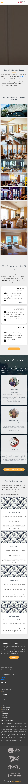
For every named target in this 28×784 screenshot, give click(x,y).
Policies (13, 781)
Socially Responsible (6, 689)
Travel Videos (5, 717)
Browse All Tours (14, 349)
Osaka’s (21, 76)
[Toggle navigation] (2, 2)
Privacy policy (18, 781)
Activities (4, 705)
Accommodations (6, 707)
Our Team (4, 687)
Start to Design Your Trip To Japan (14, 469)
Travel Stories (5, 713)
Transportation (5, 709)
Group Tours (5, 698)
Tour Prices (4, 715)
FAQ (3, 691)
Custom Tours (5, 696)
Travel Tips (4, 711)
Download (14, 657)
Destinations (5, 703)
